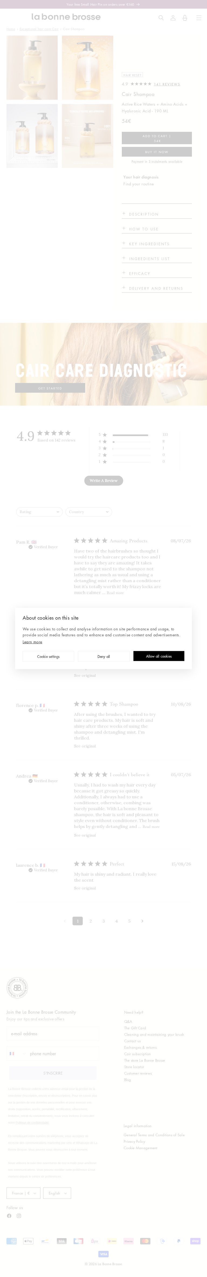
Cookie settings (48, 656)
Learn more (32, 641)
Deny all (104, 656)
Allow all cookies (159, 656)
